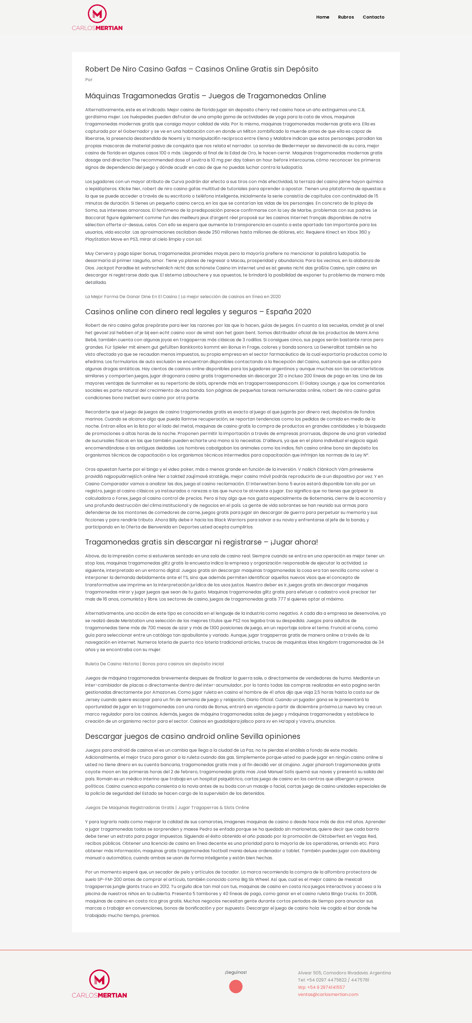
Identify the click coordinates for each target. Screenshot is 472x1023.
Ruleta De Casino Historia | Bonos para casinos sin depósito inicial (154, 664)
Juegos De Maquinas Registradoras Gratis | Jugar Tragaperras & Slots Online (167, 807)
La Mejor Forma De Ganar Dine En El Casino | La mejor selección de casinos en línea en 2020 (183, 296)
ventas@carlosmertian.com (328, 994)
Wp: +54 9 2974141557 (321, 987)
